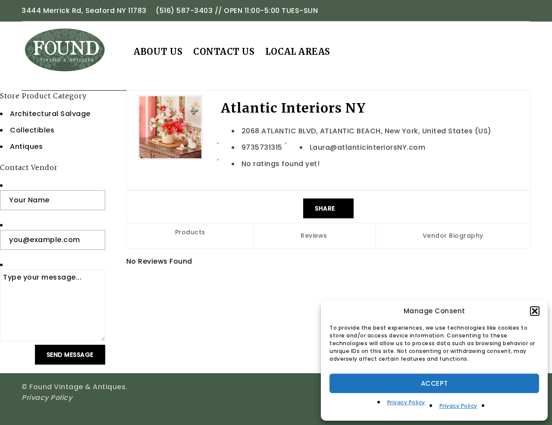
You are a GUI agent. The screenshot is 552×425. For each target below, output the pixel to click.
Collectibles (32, 130)
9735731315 (262, 147)
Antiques (26, 146)
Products (190, 232)
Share (326, 208)
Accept (434, 383)
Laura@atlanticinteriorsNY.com (368, 147)
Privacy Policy (406, 402)
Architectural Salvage (50, 114)
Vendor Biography (453, 235)
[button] (534, 311)
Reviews (314, 235)
